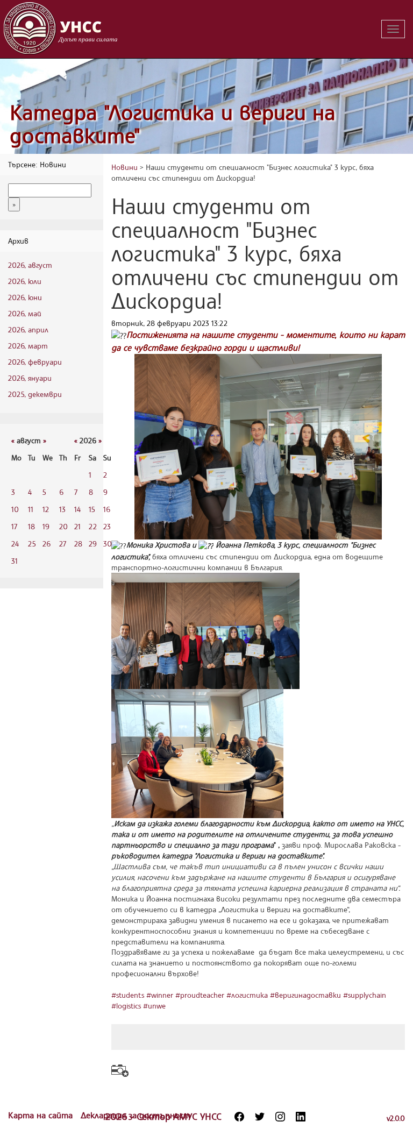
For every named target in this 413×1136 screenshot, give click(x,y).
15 (92, 509)
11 (30, 509)
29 (93, 543)
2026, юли (24, 281)
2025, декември (35, 394)
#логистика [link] (247, 994)
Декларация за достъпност (135, 1115)
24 (15, 543)
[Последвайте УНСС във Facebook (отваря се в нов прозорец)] (239, 1117)
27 (62, 543)
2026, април (28, 329)
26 (46, 543)
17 (14, 526)
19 (45, 526)
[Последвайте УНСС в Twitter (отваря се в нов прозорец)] (260, 1117)
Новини (124, 167)
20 (63, 526)
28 (78, 543)
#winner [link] (159, 994)
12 (45, 509)
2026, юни (25, 297)
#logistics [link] (126, 1005)
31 (14, 560)
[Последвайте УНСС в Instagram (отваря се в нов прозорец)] (280, 1117)
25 (32, 543)
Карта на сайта (41, 1115)
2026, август (30, 264)
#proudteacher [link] (199, 994)
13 (62, 509)
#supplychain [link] (364, 994)
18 (31, 526)
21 (77, 526)
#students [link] (127, 994)
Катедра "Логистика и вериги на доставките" (173, 124)
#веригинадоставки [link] (305, 994)
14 (77, 509)
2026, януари (30, 377)
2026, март (28, 345)
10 (15, 509)
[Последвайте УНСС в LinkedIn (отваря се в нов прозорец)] (301, 1117)
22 (93, 526)
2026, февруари (35, 361)
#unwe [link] (154, 1005)
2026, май (24, 313)
